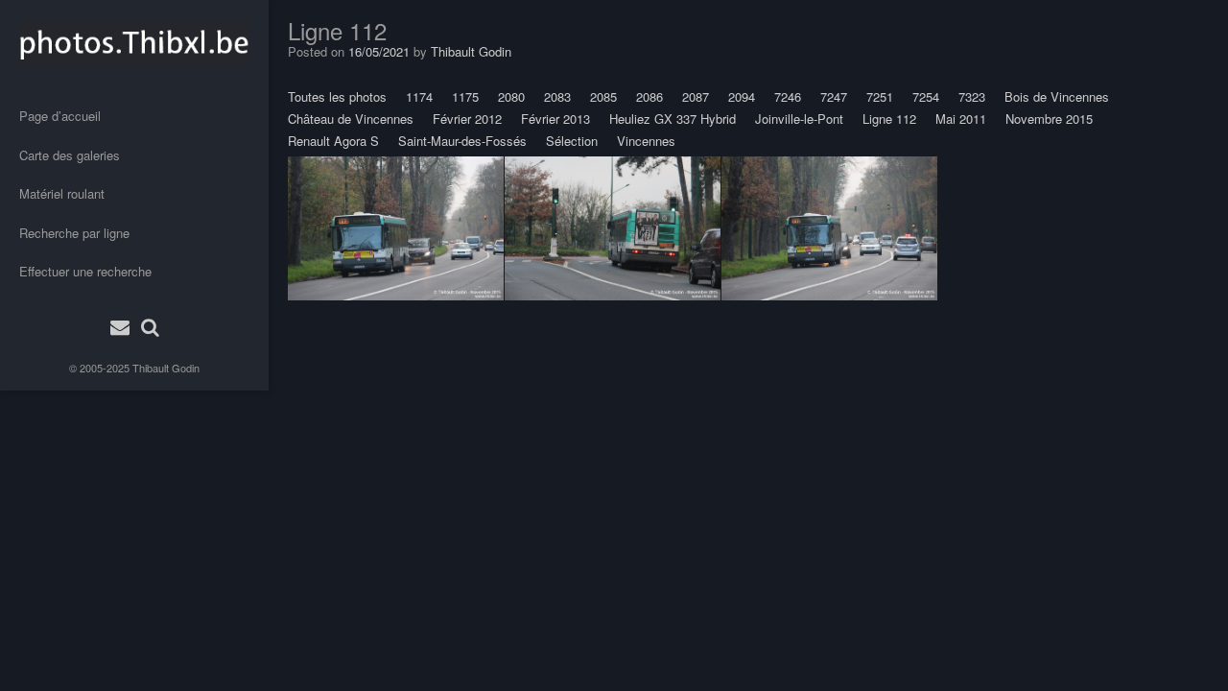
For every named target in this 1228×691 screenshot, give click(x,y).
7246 (787, 96)
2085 (603, 96)
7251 (879, 96)
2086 (649, 96)
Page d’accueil (60, 116)
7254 (925, 96)
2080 (511, 96)
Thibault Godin (166, 367)
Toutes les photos (337, 96)
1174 (419, 96)
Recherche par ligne (74, 233)
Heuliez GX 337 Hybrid (672, 118)
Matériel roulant (62, 193)
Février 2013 (555, 118)
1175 (465, 96)
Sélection (572, 140)
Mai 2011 (960, 118)
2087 (695, 96)
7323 (971, 96)
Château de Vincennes (350, 118)
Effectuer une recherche (85, 271)
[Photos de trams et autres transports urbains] (134, 43)
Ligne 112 (889, 118)
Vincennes (646, 140)
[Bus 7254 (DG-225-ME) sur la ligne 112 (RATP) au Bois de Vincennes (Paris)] (396, 228)
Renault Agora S (333, 140)
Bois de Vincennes (1056, 96)
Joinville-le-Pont (799, 118)
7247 (833, 96)
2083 (557, 96)
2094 (741, 96)
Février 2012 (467, 118)
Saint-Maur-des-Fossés (462, 140)
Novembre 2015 (1049, 118)
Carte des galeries (69, 155)
